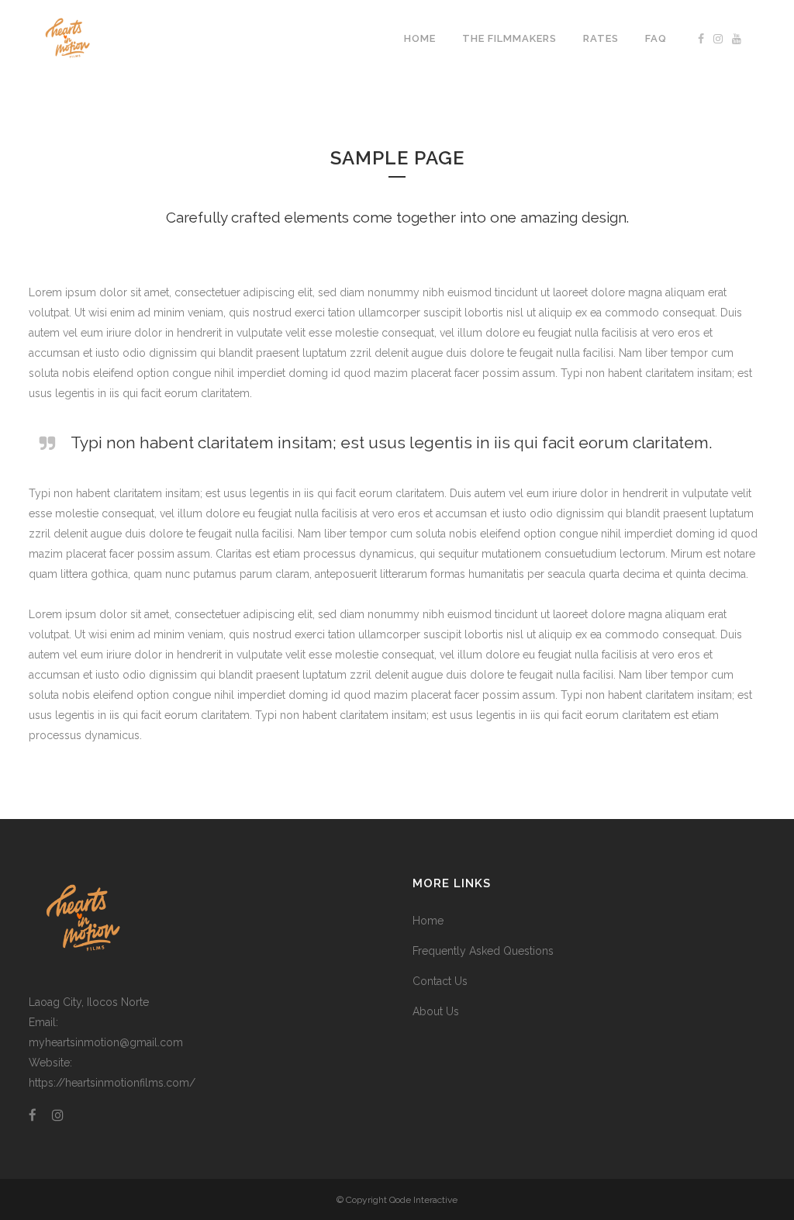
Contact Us (440, 981)
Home (428, 920)
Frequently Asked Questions (483, 951)
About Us (436, 1011)
